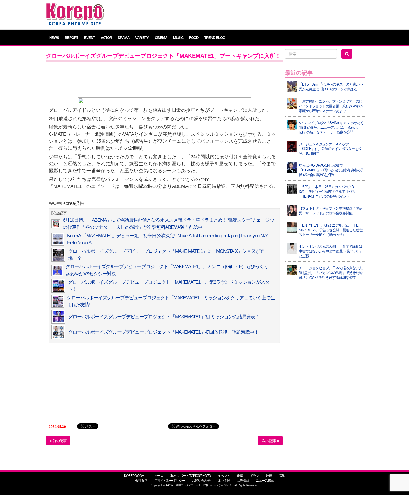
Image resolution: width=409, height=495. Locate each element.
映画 (269, 476)
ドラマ (254, 476)
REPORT (71, 38)
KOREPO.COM (134, 476)
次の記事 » (270, 440)
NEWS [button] (54, 38)
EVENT (89, 38)
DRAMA (123, 38)
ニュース (157, 476)
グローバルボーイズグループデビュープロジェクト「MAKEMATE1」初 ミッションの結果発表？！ (166, 316)
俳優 (240, 476)
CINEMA (161, 38)
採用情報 (223, 480)
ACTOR (106, 38)
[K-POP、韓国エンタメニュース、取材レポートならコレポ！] (75, 8)
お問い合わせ (201, 480)
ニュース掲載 (265, 480)
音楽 (282, 476)
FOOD (193, 38)
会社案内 (141, 480)
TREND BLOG (214, 38)
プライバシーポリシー (169, 480)
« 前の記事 (58, 440)
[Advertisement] (244, 15)
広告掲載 (242, 480)
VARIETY (142, 38)
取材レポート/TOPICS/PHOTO (190, 476)
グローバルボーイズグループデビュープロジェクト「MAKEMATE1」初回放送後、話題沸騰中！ (163, 332)
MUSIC (178, 38)
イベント (224, 476)
